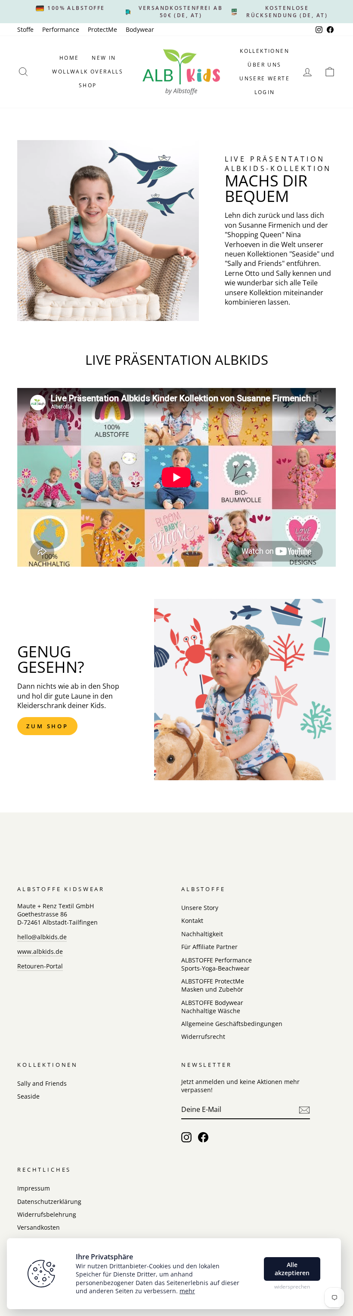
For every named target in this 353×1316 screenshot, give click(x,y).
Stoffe (25, 29)
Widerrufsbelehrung (46, 1214)
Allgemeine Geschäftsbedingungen (231, 1024)
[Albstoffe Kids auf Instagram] (186, 1137)
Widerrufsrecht (203, 1036)
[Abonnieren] (304, 1110)
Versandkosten (38, 1227)
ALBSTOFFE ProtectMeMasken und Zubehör (212, 985)
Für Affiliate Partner (209, 947)
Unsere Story (199, 908)
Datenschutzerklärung (49, 1201)
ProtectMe (102, 29)
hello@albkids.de (42, 937)
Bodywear (140, 29)
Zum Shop (47, 726)
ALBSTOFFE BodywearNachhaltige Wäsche (212, 1006)
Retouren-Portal (40, 966)
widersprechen (292, 1286)
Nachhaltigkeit (202, 934)
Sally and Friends (42, 1083)
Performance (60, 29)
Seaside (28, 1096)
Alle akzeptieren (292, 1269)
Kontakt (192, 920)
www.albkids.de (40, 951)
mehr (187, 1291)
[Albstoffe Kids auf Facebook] (203, 1137)
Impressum (33, 1188)
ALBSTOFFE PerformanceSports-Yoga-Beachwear (216, 964)
